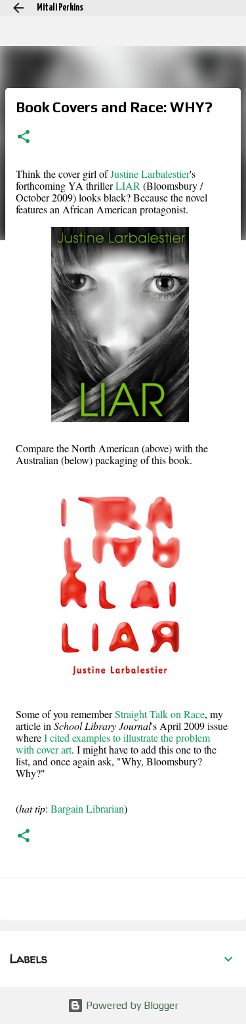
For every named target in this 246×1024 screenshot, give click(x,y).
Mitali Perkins (60, 7)
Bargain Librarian (87, 808)
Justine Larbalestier (150, 174)
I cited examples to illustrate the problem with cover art (113, 743)
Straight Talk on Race (160, 714)
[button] (23, 138)
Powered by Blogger (130, 1005)
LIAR (127, 185)
